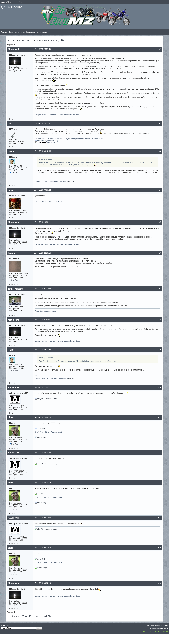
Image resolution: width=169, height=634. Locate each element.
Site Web (14, 172)
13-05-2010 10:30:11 (42, 222)
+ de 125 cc (25, 40)
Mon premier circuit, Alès (50, 40)
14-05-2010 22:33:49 (42, 350)
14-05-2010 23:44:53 (42, 548)
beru (10, 190)
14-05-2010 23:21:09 (42, 518)
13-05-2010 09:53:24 (42, 190)
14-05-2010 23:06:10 (42, 417)
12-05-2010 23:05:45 (42, 49)
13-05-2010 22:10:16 (42, 253)
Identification (41, 32)
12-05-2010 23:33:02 (42, 123)
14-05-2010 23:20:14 (42, 483)
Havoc (11, 151)
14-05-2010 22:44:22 (42, 387)
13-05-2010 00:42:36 (42, 151)
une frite (71, 181)
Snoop (11, 253)
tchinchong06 (15, 289)
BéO (10, 123)
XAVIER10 (13, 387)
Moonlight (13, 49)
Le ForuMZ (15, 7)
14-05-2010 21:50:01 (42, 320)
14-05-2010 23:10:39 (42, 453)
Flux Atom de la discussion (157, 626)
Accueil (4, 32)
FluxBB (164, 629)
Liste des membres (17, 32)
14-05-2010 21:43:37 (42, 289)
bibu (10, 417)
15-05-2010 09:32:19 (42, 583)
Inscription (30, 32)
